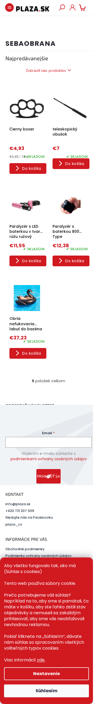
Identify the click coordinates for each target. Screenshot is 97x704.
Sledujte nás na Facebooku (29, 517)
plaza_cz (13, 524)
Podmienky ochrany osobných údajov (38, 555)
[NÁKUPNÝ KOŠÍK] (83, 7)
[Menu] (9, 7)
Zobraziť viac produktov (46, 70)
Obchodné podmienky (24, 549)
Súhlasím (46, 691)
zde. (41, 660)
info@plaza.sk (17, 504)
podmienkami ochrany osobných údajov (49, 459)
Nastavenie (46, 674)
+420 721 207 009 (19, 510)
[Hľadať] (62, 7)
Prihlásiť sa (48, 476)
